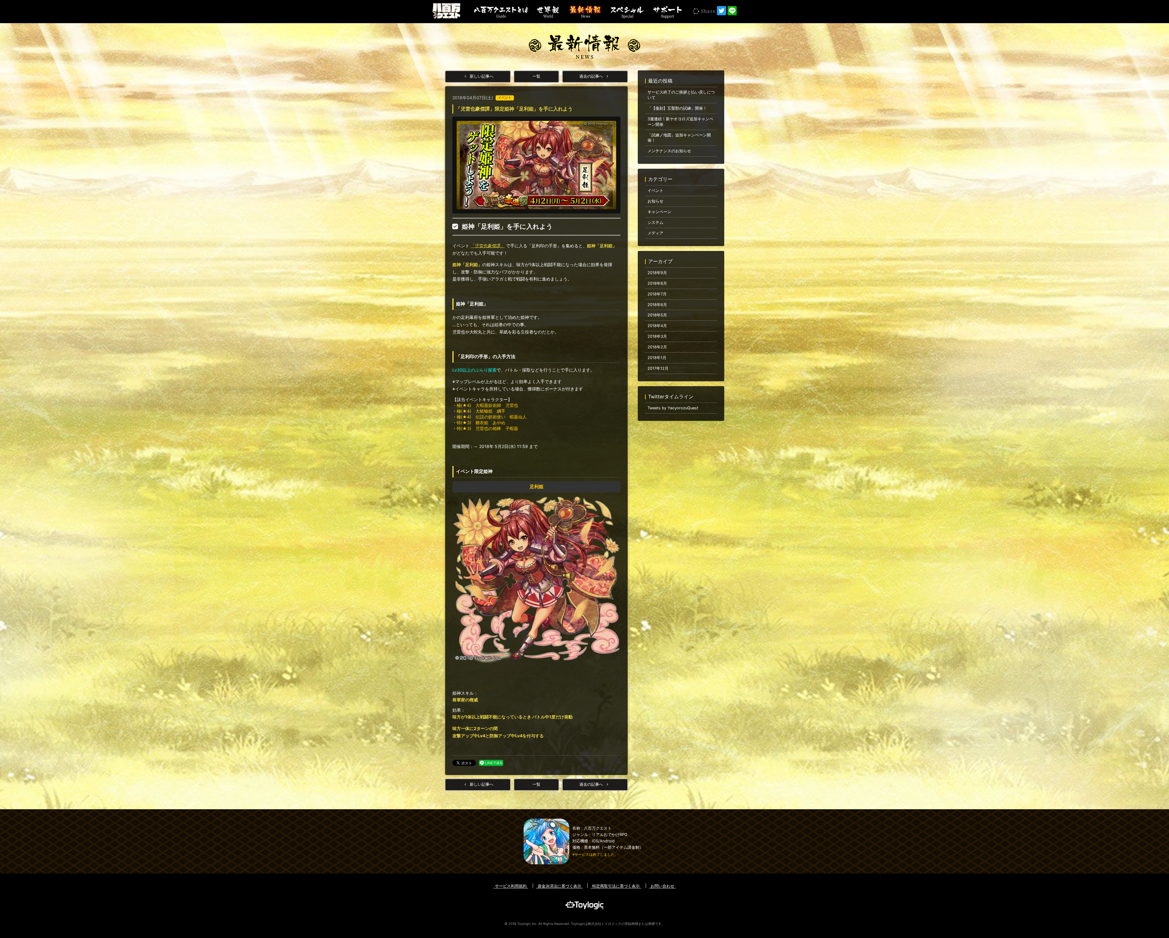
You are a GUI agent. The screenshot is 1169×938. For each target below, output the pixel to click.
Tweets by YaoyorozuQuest (673, 408)
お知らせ (655, 201)
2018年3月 (657, 336)
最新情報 (584, 11)
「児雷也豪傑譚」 (488, 245)
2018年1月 (657, 357)
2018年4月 (657, 325)
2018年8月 (657, 283)
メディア (655, 233)
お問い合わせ (662, 885)
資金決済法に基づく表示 (559, 885)
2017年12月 (658, 368)
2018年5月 (657, 315)
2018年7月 (657, 294)
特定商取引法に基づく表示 (616, 885)
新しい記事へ (481, 76)
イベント (655, 190)
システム (655, 222)
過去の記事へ (591, 76)
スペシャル (626, 11)
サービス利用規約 (511, 885)
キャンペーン (659, 212)
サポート (667, 11)
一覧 (536, 76)
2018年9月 (657, 272)
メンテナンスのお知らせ (669, 151)
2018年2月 (657, 347)
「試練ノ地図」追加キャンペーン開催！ (679, 138)
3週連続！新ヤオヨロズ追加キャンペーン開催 (680, 122)
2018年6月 (657, 304)
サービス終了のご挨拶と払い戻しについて (681, 95)
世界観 (548, 11)
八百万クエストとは (501, 11)
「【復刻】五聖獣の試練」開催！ (677, 108)
